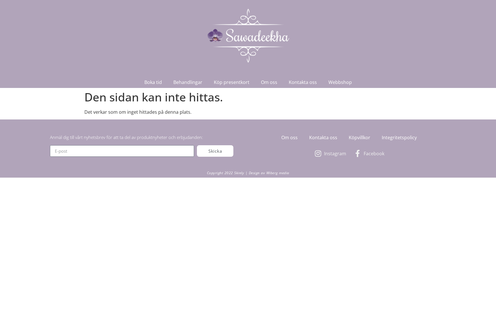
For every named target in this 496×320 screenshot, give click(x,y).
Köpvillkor (359, 137)
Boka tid (153, 82)
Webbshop (340, 82)
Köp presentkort (231, 82)
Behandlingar (187, 82)
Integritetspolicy (399, 137)
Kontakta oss (303, 82)
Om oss (269, 82)
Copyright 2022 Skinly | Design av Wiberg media (248, 172)
